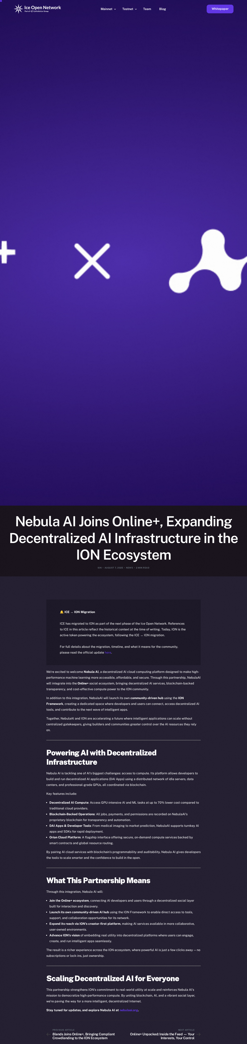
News (129, 568)
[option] (60, 1040)
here (108, 652)
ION (100, 568)
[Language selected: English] (148, 1040)
